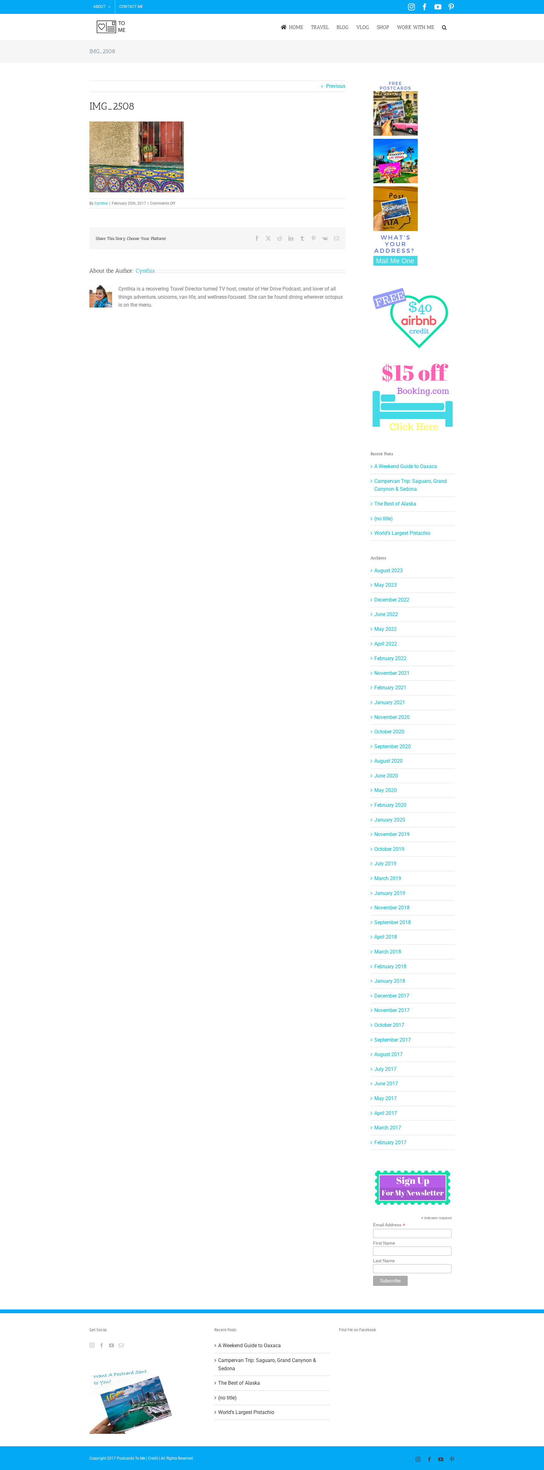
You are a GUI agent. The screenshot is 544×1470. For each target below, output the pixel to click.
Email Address (389, 1225)
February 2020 (390, 805)
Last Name (384, 1260)
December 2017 (391, 996)
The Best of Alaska (395, 504)
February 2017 (390, 1142)
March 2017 (387, 1128)
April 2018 (385, 937)
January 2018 (389, 981)
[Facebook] (101, 1345)
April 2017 (385, 1113)
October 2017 (389, 1025)
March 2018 (387, 952)
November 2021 (392, 673)
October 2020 (389, 732)
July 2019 (385, 864)
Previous (335, 86)
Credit (153, 1458)
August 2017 (388, 1054)
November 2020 (392, 717)
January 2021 (389, 702)
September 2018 (392, 922)
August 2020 (388, 761)
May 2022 (385, 629)
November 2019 (392, 834)
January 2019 (389, 893)
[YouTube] (111, 1345)
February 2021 (390, 688)
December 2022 (391, 600)
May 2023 (385, 585)
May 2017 (385, 1098)
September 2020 (392, 746)
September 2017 (392, 1040)
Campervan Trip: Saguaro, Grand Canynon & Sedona (267, 1364)
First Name (384, 1243)
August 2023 (388, 571)
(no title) (383, 519)
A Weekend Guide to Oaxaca (405, 466)
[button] (444, 27)
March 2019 (387, 878)
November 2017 (392, 1010)
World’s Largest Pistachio (402, 533)
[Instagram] (91, 1345)
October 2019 (389, 849)
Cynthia (101, 203)
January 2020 (389, 820)
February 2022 (390, 658)
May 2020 (385, 790)
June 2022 (386, 614)
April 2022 (385, 644)
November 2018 (392, 908)
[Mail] (121, 1345)
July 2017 (385, 1069)
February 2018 (390, 967)
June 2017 (386, 1084)
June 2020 (386, 776)
